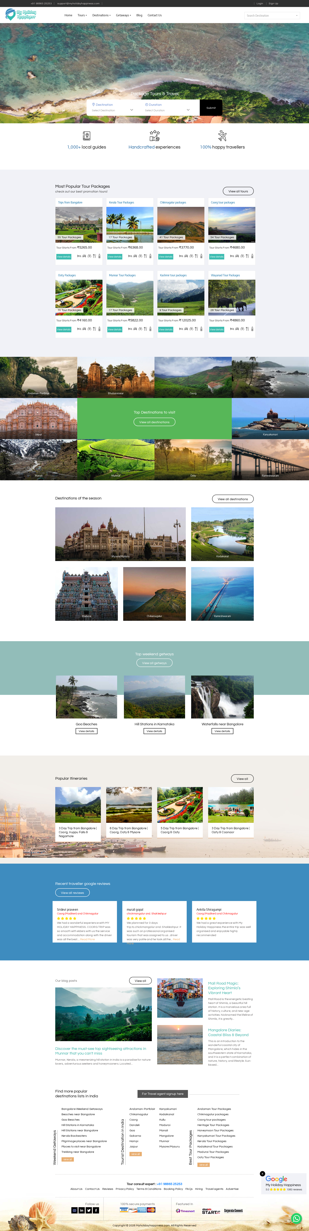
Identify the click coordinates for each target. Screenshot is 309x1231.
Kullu (162, 1119)
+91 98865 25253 (41, 3)
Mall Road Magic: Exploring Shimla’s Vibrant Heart (224, 988)
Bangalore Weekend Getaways (82, 1109)
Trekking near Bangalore (78, 1151)
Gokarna (135, 1135)
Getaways (122, 15)
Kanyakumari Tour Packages (216, 1135)
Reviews (107, 1189)
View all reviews (72, 893)
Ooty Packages (67, 275)
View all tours (238, 191)
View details (64, 257)
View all (242, 779)
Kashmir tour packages (173, 275)
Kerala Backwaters (74, 1135)
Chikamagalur (138, 1114)
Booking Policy (173, 1189)
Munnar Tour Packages (122, 275)
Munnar (164, 1141)
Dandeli (134, 1125)
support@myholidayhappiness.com (78, 3)
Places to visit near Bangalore (81, 1146)
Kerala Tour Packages (121, 202)
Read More (87, 939)
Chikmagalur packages (173, 202)
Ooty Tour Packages (210, 1157)
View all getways (154, 663)
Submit (211, 107)
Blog (139, 15)
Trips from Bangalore (70, 202)
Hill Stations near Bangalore (80, 1130)
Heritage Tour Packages (213, 1125)
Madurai (164, 1125)
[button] (272, 15)
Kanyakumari (168, 1109)
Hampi (133, 1141)
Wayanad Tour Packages (225, 275)
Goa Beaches (71, 1119)
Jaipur (133, 1146)
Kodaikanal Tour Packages (215, 1146)
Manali (163, 1130)
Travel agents (214, 1189)
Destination (104, 104)
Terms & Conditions (148, 1189)
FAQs (189, 1189)
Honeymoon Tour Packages (215, 1130)
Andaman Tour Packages (214, 1109)
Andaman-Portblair (142, 1109)
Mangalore (166, 1135)
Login (260, 3)
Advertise (232, 1189)
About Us (76, 1189)
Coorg (133, 1119)
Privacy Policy (125, 1189)
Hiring (199, 1189)
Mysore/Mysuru (169, 1146)
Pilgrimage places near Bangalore (84, 1141)
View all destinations (154, 422)
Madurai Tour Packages (213, 1151)
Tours (81, 15)
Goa (132, 1130)
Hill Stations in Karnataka (78, 1125)
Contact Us (92, 1189)
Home (68, 15)
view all (67, 1159)
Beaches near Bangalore (78, 1114)
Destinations (100, 15)
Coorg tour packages (223, 202)
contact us (155, 15)
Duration (155, 104)
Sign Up (273, 3)
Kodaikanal (166, 1114)
